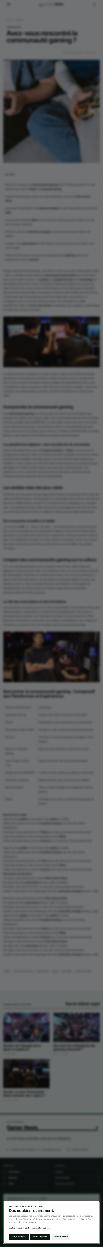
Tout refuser (18, 1237)
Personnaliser (61, 1237)
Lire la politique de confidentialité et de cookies (29, 1228)
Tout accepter (40, 1237)
